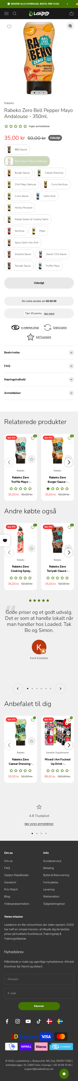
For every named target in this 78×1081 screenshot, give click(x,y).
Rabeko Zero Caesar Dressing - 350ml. (20, 764)
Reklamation (51, 896)
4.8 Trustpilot (43, 337)
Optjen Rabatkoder (16, 875)
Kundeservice (52, 861)
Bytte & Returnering (56, 875)
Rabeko (9, 103)
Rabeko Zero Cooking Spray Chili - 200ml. (20, 571)
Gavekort (10, 882)
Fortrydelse (50, 882)
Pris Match (11, 889)
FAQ (7, 868)
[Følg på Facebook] (7, 1021)
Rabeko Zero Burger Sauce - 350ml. (57, 482)
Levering (48, 889)
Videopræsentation (16, 904)
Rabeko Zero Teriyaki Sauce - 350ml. (57, 571)
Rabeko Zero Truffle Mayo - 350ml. (20, 482)
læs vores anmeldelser (39, 824)
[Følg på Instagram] (17, 1021)
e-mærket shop (30, 327)
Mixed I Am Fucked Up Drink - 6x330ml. (57, 764)
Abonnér (39, 1006)
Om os (8, 861)
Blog (7, 896)
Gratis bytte (60, 327)
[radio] (17, 149)
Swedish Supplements (57, 752)
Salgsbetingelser (54, 904)
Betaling (48, 868)
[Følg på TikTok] (39, 1021)
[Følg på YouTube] (28, 1021)
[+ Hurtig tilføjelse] (31, 459)
